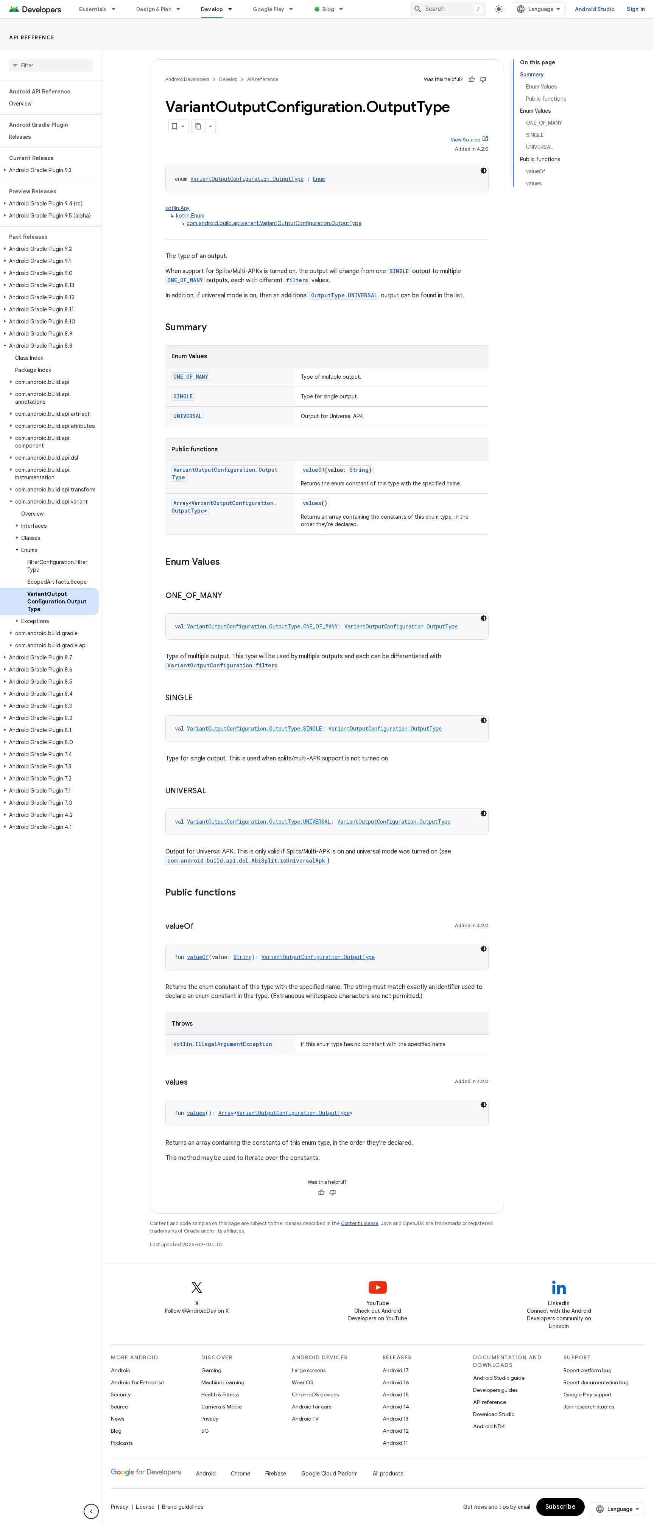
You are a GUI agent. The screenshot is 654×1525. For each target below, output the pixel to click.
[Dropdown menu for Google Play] (294, 9)
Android (121, 1370)
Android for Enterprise (137, 1382)
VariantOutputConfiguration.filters (222, 665)
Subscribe (560, 1507)
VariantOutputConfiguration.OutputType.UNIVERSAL (259, 821)
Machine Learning (222, 1382)
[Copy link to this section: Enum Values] (227, 562)
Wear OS (302, 1382)
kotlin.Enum (190, 215)
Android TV (305, 1418)
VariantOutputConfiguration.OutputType (247, 178)
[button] (49, 170)
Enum (319, 178)
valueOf (314, 469)
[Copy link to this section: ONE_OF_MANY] (229, 596)
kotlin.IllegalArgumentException (222, 1044)
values (312, 503)
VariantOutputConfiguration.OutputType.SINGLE (254, 728)
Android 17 (396, 1370)
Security (121, 1394)
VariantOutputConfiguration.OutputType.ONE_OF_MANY (262, 626)
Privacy (209, 1418)
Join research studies (589, 1406)
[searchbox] (51, 65)
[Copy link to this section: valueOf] (201, 926)
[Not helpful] (483, 79)
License (145, 1507)
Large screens (308, 1370)
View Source (465, 140)
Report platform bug (588, 1370)
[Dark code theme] (483, 170)
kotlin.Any (177, 208)
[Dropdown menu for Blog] (344, 9)
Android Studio (595, 9)
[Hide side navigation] (91, 1511)
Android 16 (396, 1382)
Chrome (240, 1473)
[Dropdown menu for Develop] (233, 9)
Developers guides (495, 1390)
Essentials (93, 9)
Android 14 (396, 1406)
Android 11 (395, 1443)
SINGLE (399, 271)
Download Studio (493, 1414)
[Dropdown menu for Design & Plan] (181, 9)
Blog (328, 9)
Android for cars (311, 1406)
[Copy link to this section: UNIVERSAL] (213, 791)
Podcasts (121, 1443)
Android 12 (396, 1430)
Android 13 (395, 1418)
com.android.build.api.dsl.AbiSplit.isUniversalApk (246, 860)
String (359, 469)
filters (297, 280)
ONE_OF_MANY (185, 280)
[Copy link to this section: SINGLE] (200, 698)
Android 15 (396, 1394)
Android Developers (187, 79)
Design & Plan (153, 9)
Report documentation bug (596, 1382)
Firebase (275, 1473)
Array (180, 503)
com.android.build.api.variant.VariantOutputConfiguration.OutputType (274, 223)
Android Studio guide (499, 1377)
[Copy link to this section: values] (195, 1082)
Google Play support (588, 1394)
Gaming (211, 1370)
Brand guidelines (182, 1507)
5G (205, 1430)
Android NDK (489, 1426)
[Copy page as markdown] (199, 126)
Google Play (269, 9)
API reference (32, 37)
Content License (359, 1223)
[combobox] (448, 9)
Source (119, 1406)
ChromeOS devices (315, 1394)
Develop (212, 9)
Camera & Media (221, 1406)
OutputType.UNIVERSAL (344, 295)
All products (388, 1473)
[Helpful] (471, 79)
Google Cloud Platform (329, 1473)
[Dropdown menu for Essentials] (117, 9)
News (117, 1418)
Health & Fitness (220, 1394)
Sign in (636, 9)
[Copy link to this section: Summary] (214, 328)
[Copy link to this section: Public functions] (243, 893)
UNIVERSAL (187, 416)
